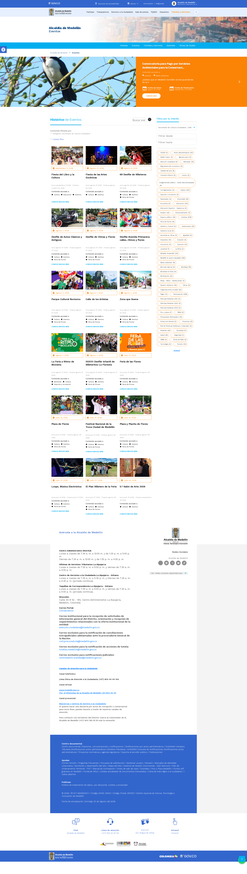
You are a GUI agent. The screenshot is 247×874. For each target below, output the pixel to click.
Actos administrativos (183, 153)
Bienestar (189, 162)
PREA (181, 312)
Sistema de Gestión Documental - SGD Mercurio (147, 766)
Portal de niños (91, 771)
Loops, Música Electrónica (66, 486)
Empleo (164, 213)
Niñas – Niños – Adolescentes (172, 281)
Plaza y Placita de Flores (134, 424)
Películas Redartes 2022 (170, 303)
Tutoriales (145, 768)
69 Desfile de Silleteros (133, 174)
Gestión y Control (168, 226)
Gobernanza (188, 226)
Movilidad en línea (168, 271)
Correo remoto (69, 763)
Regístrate (160, 4)
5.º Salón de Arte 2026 (132, 486)
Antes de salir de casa (128, 768)
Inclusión (181, 240)
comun (185, 175)
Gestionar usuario (135, 763)
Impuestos (164, 12)
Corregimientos (167, 190)
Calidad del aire (167, 171)
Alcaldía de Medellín (59, 53)
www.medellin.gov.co (69, 690)
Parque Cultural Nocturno (66, 299)
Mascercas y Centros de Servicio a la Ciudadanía (82, 704)
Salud (164, 335)
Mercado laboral (167, 267)
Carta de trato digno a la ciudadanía (165, 771)
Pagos (163, 294)
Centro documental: (71, 746)
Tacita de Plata (179, 339)
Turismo (181, 344)
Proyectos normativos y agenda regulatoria (99, 752)
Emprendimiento (182, 213)
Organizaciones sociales (171, 290)
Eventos (135, 45)
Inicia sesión (148, 4)
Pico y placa (165, 312)
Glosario (149, 763)
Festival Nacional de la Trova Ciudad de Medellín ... (100, 427)
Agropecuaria (185, 157)
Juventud (164, 249)
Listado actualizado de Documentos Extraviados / (124, 771)
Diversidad (182, 199)
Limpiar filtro (58, 139)
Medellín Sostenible (169, 253)
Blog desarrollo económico (171, 166)
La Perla (179, 249)
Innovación (165, 244)
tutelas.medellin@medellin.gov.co (77, 649)
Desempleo (165, 199)
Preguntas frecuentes (88, 763)
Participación (180, 294)
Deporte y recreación (169, 194)
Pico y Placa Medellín (161, 768)
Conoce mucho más (60, 202)
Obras (186, 285)
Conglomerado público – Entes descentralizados (176, 184)
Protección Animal (168, 321)
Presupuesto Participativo (171, 317)
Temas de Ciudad (187, 45)
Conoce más (151, 93)
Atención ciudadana (168, 162)
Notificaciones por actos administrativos (144, 746)
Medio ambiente (167, 262)
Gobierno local (167, 231)
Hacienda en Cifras (168, 235)
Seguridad (179, 335)
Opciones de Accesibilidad (108, 4)
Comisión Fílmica (168, 175)
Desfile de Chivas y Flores (100, 236)
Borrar (177, 351)
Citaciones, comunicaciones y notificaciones (102, 746)
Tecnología (165, 344)
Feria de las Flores (130, 361)
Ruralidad (181, 330)
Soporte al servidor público (134, 752)
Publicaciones (155, 752)
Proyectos (187, 321)
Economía (165, 203)
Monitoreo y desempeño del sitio (91, 766)
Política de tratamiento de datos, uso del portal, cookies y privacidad (94, 785)
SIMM (163, 339)
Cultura (147, 76)
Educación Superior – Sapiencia (173, 208)
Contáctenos (66, 610)
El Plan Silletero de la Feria (101, 486)
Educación (182, 203)
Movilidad (186, 267)
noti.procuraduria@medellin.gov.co (78, 641)
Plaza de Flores (60, 424)
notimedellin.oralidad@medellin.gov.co (80, 657)
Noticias (124, 45)
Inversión (182, 244)
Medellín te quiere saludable (172, 258)
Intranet (175, 833)
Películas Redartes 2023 (170, 308)
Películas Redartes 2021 (170, 299)
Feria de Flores (167, 222)
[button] (7, 82)
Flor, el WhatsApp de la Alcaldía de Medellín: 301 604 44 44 (87, 693)
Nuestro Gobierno (168, 285)
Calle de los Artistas (97, 299)
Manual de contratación (104, 768)
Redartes (165, 330)
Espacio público (167, 217)
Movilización (166, 276)
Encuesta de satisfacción (113, 763)
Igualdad (187, 235)
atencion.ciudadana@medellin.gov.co (79, 627)
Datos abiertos (69, 774)
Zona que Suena (129, 299)
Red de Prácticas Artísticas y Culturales (176, 326)
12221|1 (164, 153)
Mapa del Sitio (115, 766)
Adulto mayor (166, 157)
